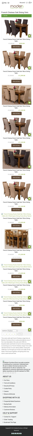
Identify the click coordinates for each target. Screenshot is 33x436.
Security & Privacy (9, 386)
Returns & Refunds (9, 394)
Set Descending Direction (19, 331)
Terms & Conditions (9, 383)
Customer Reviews (9, 409)
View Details (16, 46)
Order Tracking (8, 419)
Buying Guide (8, 404)
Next (17, 334)
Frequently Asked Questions (12, 401)
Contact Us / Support (10, 416)
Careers (6, 391)
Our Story (7, 380)
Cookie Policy (8, 388)
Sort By (4, 330)
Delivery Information (10, 407)
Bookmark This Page (10, 422)
